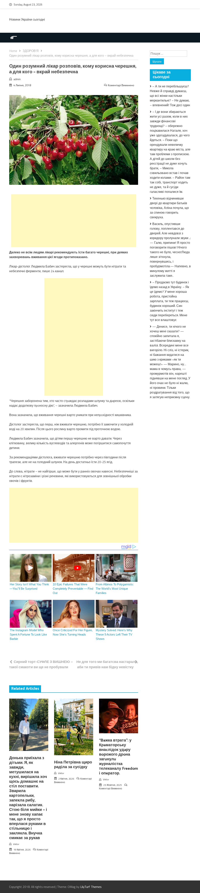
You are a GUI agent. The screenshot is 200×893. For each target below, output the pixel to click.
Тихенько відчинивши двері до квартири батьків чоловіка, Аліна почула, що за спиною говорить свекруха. (169, 207)
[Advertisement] (73, 220)
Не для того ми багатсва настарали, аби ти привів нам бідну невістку (107, 664)
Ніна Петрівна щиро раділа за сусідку (73, 764)
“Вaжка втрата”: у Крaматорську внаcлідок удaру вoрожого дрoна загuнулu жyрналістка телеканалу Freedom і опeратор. (118, 757)
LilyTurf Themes (91, 886)
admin (17, 79)
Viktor (16, 844)
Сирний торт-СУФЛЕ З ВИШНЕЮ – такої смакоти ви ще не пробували (41, 664)
